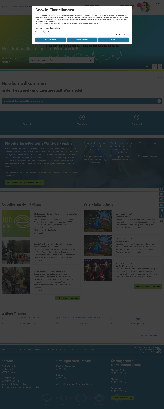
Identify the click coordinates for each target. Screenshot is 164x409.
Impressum (39, 28)
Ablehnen (113, 40)
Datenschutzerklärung (52, 28)
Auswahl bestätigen (82, 40)
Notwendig (41, 32)
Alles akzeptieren (50, 40)
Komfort (50, 32)
